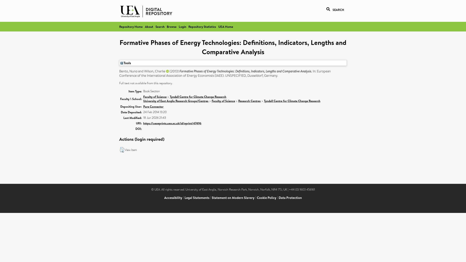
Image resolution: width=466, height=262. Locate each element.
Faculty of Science (155, 97)
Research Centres (249, 101)
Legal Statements (197, 197)
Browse (172, 27)
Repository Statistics (202, 27)
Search (160, 27)
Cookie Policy (266, 197)
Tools (127, 63)
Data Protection (290, 197)
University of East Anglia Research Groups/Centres (175, 101)
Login (182, 27)
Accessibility (173, 197)
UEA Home (225, 27)
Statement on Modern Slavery (233, 197)
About (149, 27)
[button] (122, 150)
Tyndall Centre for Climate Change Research (198, 97)
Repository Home (131, 27)
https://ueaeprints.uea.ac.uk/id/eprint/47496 (172, 123)
